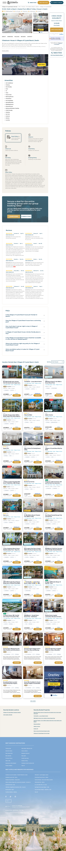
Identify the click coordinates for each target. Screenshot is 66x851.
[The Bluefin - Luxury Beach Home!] (33, 372)
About (4, 36)
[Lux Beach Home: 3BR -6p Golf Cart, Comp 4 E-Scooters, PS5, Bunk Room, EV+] (12, 605)
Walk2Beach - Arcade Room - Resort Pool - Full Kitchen (31, 616)
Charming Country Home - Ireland (41, 777)
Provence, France (9, 758)
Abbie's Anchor (49, 415)
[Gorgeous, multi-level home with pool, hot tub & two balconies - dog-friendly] (54, 472)
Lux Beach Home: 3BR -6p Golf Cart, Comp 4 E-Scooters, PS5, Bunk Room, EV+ (11, 616)
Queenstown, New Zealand (11, 763)
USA (19, 6)
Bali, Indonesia (8, 755)
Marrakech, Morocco (25, 753)
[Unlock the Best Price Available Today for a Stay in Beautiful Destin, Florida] (54, 639)
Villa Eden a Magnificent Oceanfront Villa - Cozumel (15, 787)
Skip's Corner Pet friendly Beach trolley (32, 449)
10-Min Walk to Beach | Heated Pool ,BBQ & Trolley (32, 515)
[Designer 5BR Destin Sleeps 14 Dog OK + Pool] (54, 572)
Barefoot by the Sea (29, 481)
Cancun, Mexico (24, 750)
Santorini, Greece (9, 750)
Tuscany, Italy (8, 748)
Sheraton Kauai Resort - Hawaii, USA (13, 779)
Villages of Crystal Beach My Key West (53, 449)
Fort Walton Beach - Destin (32, 6)
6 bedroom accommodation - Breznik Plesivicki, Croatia (16, 774)
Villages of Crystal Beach (45, 6)
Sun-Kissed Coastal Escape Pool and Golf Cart (53, 515)
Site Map (21, 810)
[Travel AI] (8, 806)
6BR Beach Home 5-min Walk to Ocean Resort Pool (53, 382)
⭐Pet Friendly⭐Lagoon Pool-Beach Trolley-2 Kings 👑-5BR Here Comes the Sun (32, 582)
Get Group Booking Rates (57, 55)
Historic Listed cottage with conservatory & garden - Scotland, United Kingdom (21, 782)
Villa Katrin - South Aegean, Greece (41, 774)
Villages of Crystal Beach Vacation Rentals (12, 712)
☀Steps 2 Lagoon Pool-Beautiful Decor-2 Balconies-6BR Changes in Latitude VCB (11, 482)
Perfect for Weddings (14, 812)
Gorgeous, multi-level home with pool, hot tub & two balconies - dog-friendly (53, 482)
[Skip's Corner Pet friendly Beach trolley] (33, 438)
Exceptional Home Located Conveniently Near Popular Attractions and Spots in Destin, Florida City (11, 682)
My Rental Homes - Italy (10, 784)
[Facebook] (6, 797)
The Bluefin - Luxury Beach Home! (33, 381)
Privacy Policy (9, 810)
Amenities (10, 36)
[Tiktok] (10, 797)
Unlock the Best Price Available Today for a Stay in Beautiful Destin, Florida (53, 649)
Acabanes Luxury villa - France (11, 777)
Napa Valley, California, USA (26, 748)
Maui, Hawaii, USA (9, 753)
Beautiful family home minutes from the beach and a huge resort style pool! (11, 382)
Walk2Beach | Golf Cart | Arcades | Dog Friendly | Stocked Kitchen (53, 549)
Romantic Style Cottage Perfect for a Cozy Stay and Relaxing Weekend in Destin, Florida (32, 649)
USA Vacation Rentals (7, 714)
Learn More (13, 216)
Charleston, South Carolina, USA (27, 763)
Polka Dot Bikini (28, 415)
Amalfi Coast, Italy (25, 758)
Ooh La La (5, 515)
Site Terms (15, 810)
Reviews (23, 36)
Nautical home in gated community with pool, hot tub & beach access (53, 616)
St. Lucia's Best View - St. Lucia (41, 784)
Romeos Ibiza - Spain (10, 789)
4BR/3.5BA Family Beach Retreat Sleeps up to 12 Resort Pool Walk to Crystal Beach (11, 582)
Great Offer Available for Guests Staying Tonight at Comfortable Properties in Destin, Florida (32, 682)
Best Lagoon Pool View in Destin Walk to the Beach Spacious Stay (32, 549)
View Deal (16, 395)
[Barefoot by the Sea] (33, 472)
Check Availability (56, 29)
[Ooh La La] (12, 505)
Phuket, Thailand (9, 765)
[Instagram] (15, 797)
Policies (17, 36)
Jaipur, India (8, 760)
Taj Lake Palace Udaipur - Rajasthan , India (43, 789)
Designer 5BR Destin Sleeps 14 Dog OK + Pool (53, 582)
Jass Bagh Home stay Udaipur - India (42, 787)
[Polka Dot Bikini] (33, 405)
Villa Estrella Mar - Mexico (40, 782)
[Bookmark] (6, 14)
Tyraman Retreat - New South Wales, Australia (44, 779)
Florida (23, 6)
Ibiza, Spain (23, 755)
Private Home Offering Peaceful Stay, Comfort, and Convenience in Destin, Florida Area (12, 649)
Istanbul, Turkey (24, 760)
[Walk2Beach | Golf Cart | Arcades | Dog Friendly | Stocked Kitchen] (54, 538)
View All (23, 765)
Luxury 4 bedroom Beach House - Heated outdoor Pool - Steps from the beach (11, 549)
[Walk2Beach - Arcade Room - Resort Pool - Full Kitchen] (33, 605)
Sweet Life (6, 448)
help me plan (43, 2)
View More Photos (43, 14)
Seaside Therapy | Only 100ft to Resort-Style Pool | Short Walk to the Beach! (11, 415)
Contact (29, 36)
